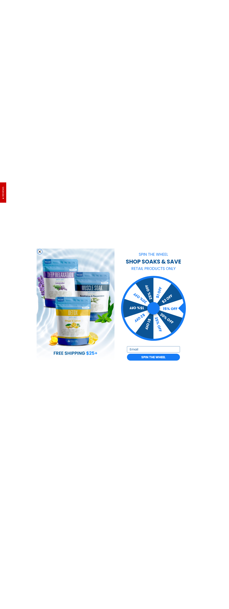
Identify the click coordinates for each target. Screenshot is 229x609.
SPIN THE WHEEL (153, 357)
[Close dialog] (39, 251)
